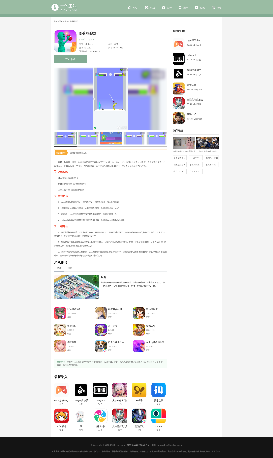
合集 (219, 7)
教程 (185, 7)
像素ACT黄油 (212, 158)
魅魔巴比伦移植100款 (212, 164)
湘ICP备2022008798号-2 (138, 445)
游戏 (152, 7)
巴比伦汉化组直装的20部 (180, 158)
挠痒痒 (196, 158)
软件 (169, 8)
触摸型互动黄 (180, 164)
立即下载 (70, 59)
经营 (66, 21)
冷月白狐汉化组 (196, 171)
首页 (134, 7)
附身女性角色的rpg (180, 171)
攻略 (202, 7)
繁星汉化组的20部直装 (196, 164)
